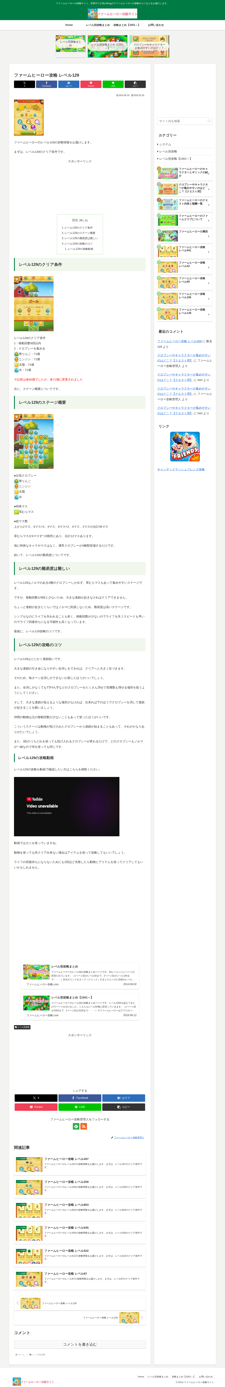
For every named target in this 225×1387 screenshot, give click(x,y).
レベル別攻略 (23, 1027)
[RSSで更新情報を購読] (83, 1126)
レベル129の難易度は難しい (81, 238)
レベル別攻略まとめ (158, 1376)
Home (141, 1376)
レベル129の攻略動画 (80, 248)
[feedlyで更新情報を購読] (76, 1126)
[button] (135, 84)
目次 (75, 220)
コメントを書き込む (80, 1344)
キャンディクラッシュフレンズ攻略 (181, 469)
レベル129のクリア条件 (79, 227)
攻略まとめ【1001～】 (184, 1376)
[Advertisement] (80, 187)
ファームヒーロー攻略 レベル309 (179, 341)
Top (217, 1379)
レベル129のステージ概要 (80, 232)
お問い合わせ (206, 1376)
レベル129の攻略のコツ (79, 243)
